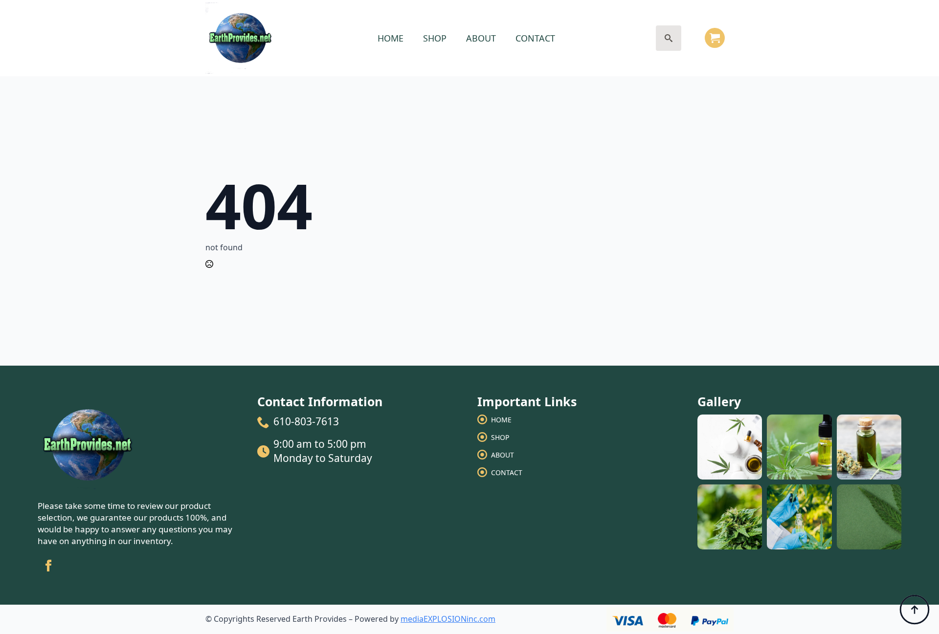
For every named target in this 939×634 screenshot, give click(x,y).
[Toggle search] (668, 38)
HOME (390, 38)
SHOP (435, 38)
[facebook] (48, 565)
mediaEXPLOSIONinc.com (448, 618)
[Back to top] (914, 609)
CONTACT (535, 38)
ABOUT (481, 38)
